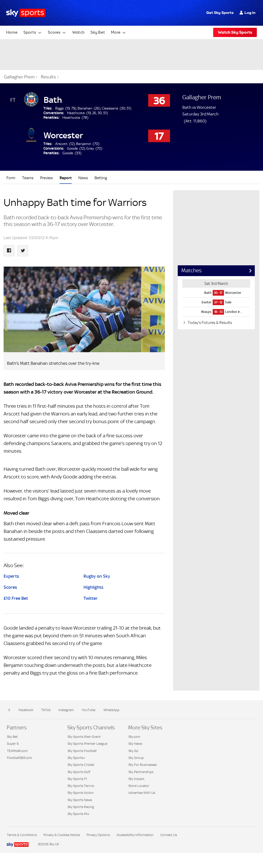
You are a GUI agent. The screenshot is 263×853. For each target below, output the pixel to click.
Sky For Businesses (142, 765)
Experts (11, 576)
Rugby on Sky (96, 576)
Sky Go (133, 751)
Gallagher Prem (19, 76)
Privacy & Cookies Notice (61, 835)
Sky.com (134, 737)
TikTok (46, 710)
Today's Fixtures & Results (209, 322)
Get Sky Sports (219, 12)
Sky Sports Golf (79, 772)
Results (48, 76)
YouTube (88, 710)
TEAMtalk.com (17, 751)
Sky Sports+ (76, 758)
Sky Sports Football (82, 751)
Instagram (66, 710)
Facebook (25, 710)
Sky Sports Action (81, 793)
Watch (78, 32)
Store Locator (138, 786)
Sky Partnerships (140, 772)
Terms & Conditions (22, 835)
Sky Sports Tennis (81, 786)
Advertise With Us (141, 793)
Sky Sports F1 (77, 779)
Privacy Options (98, 835)
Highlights (93, 587)
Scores (54, 32)
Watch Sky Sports (235, 32)
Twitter (90, 598)
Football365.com (19, 758)
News (83, 178)
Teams (27, 178)
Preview (46, 178)
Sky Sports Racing (81, 807)
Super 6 (13, 744)
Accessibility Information (135, 835)
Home (11, 32)
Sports (29, 32)
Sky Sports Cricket (81, 765)
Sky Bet (97, 32)
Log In (250, 12)
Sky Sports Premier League (87, 744)
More (115, 32)
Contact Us (168, 835)
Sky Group (136, 758)
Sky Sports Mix (78, 814)
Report (66, 178)
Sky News (135, 744)
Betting (101, 178)
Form (10, 178)
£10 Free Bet (16, 598)
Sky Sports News (80, 800)
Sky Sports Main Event (84, 737)
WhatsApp (111, 710)
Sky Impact (136, 779)
